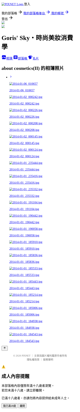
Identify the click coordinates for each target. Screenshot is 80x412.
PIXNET (26, 355)
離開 (22, 405)
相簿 (9, 58)
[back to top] (5, 348)
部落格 (23, 58)
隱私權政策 (33, 359)
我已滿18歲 (9, 405)
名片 (36, 58)
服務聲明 (48, 359)
